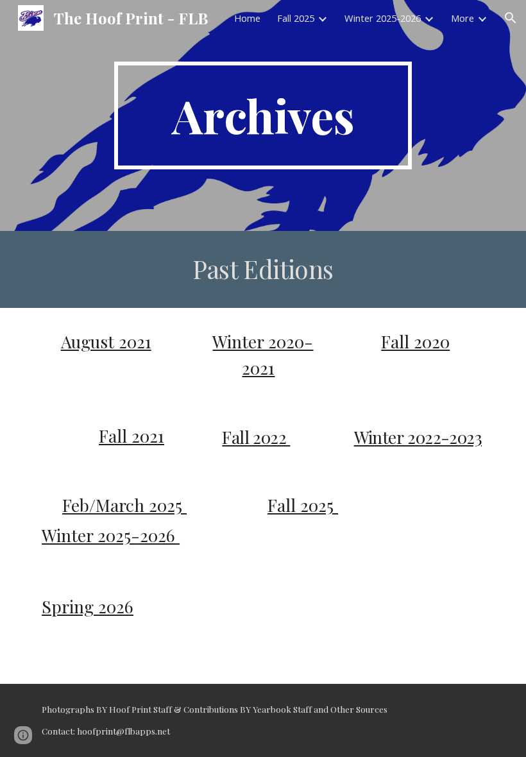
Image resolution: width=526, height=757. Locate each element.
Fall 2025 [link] (295, 18)
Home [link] (247, 18)
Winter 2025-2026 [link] (382, 18)
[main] (263, 115)
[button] (510, 18)
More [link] (462, 18)
